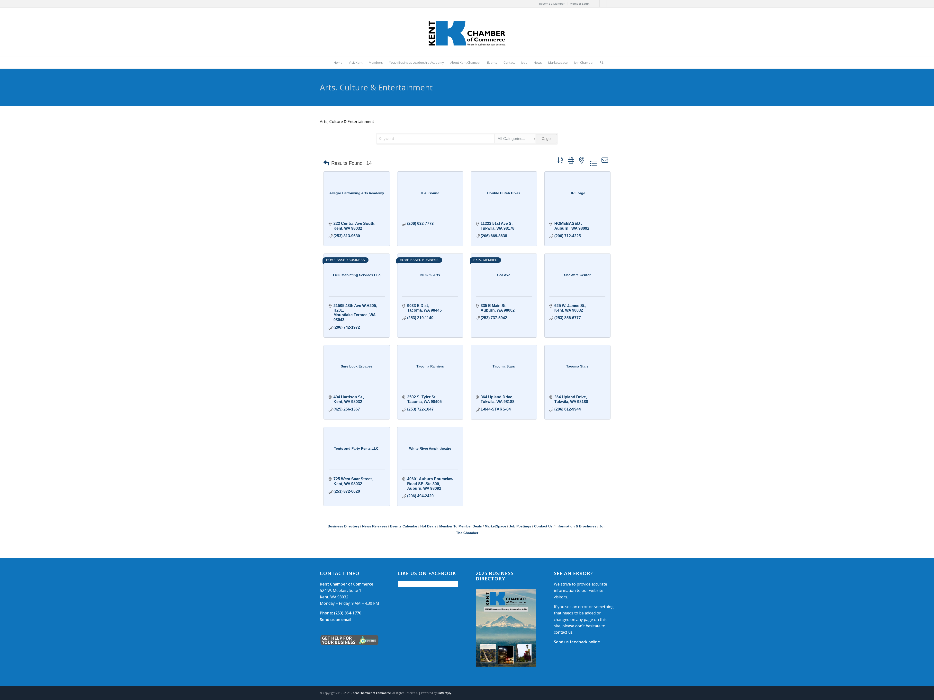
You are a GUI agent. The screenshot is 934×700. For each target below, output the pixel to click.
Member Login (580, 3)
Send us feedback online (577, 642)
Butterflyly (444, 693)
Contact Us (543, 526)
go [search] (548, 139)
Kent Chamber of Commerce (372, 693)
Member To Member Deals (460, 526)
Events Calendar (403, 526)
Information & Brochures (576, 526)
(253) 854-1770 (340, 613)
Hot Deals (428, 526)
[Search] (600, 62)
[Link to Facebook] (595, 3)
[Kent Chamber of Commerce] (467, 32)
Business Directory (343, 526)
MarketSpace (495, 526)
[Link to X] (603, 3)
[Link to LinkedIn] (610, 3)
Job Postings (520, 526)
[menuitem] (552, 3)
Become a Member (552, 3)
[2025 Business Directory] (506, 627)
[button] (326, 163)
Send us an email (335, 619)
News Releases (374, 526)
